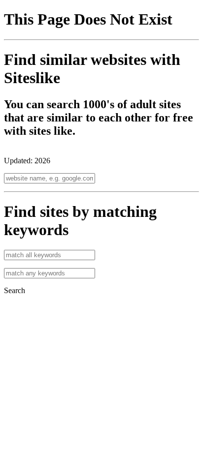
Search (14, 290)
